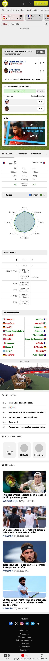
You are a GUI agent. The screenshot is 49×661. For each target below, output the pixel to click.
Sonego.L (9, 319)
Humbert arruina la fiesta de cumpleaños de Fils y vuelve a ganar (24, 496)
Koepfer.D (9, 323)
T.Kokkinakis (38, 335)
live (5, 24)
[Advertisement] (24, 36)
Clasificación (32, 10)
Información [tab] (7, 154)
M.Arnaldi (39, 323)
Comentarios (24, 650)
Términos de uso (24, 637)
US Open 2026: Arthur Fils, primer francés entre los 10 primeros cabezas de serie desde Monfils (24, 602)
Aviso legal (24, 643)
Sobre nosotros (24, 631)
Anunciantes (24, 634)
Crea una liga (9, 453)
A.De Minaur (38, 355)
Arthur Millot (8, 536)
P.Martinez (39, 327)
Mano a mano (9, 253)
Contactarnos (24, 647)
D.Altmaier (39, 347)
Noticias (10, 10)
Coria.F (8, 351)
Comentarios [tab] (21, 154)
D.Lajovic (40, 351)
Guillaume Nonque (10, 501)
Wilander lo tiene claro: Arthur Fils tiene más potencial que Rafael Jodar (24, 531)
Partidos (20, 10)
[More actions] (46, 153)
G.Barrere (39, 331)
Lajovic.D (9, 335)
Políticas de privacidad (24, 640)
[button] (30, 3)
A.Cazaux (40, 319)
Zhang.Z (9, 347)
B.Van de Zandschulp (34, 339)
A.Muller (40, 343)
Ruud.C (8, 339)
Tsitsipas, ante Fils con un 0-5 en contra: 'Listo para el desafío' (24, 565)
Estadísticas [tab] (36, 154)
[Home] (3, 10)
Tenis (7, 658)
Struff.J (8, 327)
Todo (15, 24)
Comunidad (42, 658)
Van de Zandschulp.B (14, 331)
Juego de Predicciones (24, 658)
